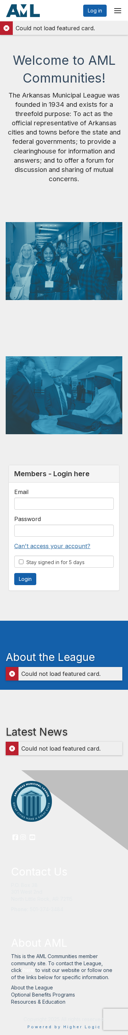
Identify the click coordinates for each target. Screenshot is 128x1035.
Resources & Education (38, 1002)
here (28, 970)
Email (21, 491)
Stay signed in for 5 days (54, 562)
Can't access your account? (52, 546)
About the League (32, 987)
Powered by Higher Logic (64, 1026)
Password (27, 518)
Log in (95, 10)
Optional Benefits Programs (43, 995)
